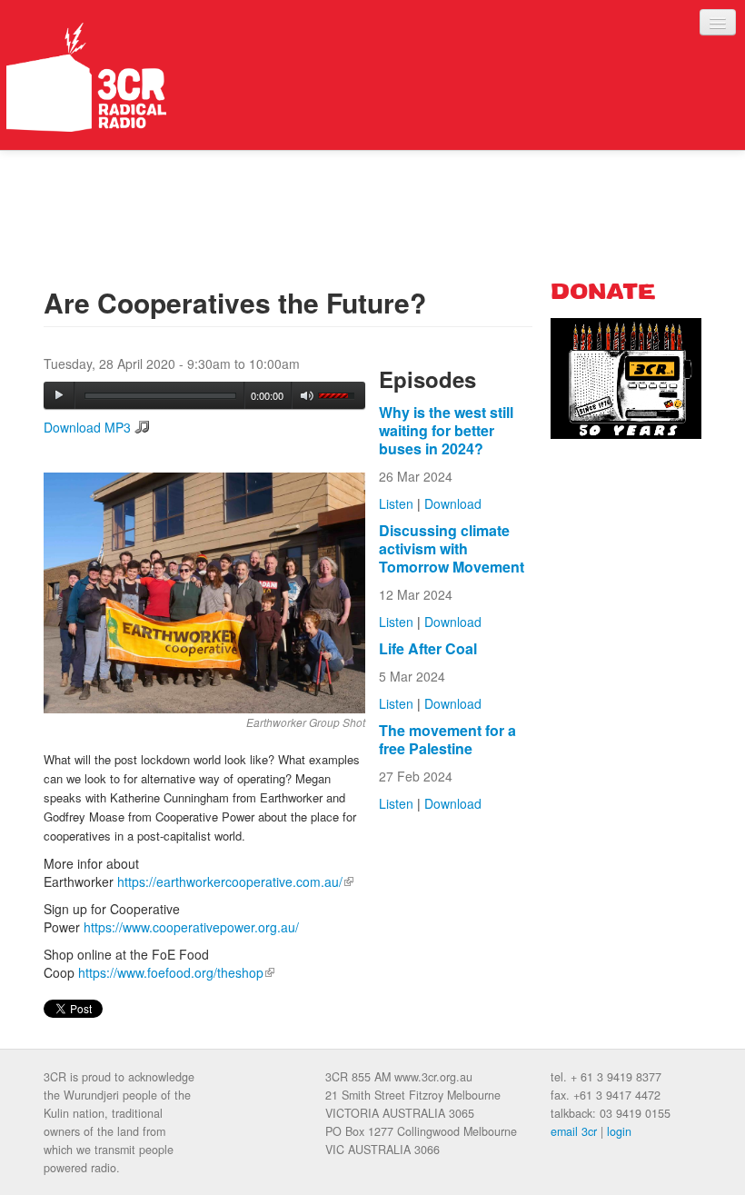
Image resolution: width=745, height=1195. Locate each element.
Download (453, 503)
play (59, 395)
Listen (396, 503)
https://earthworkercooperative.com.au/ (235, 881)
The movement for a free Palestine (447, 739)
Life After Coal (428, 648)
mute (307, 396)
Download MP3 (87, 427)
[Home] (86, 77)
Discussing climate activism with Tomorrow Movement (451, 548)
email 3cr (574, 1131)
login (619, 1131)
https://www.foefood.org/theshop (176, 972)
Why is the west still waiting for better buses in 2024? (446, 430)
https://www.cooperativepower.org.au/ (191, 927)
